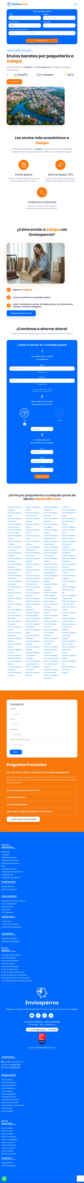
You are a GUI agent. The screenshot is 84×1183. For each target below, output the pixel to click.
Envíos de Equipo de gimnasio (13, 972)
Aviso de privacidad (52, 1022)
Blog (3, 866)
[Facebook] (44, 1015)
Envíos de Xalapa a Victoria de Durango (69, 635)
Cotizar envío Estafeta (10, 924)
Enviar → (16, 752)
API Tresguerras (7, 912)
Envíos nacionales (8, 1088)
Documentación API (9, 904)
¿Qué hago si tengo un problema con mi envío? (29, 811)
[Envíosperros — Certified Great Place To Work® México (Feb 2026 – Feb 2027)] (42, 1039)
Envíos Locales (7, 1108)
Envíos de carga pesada (11, 955)
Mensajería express (9, 1097)
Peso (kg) (46, 22)
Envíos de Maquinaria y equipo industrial (17, 981)
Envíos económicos (9, 1085)
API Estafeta (6, 909)
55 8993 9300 (15, 1065)
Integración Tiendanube (11, 877)
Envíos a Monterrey (9, 1145)
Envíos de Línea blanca (10, 961)
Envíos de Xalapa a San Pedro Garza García (69, 530)
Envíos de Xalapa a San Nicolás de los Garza (69, 513)
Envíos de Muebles (8, 958)
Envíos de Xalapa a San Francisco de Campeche (51, 650)
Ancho (42, 466)
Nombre (13, 709)
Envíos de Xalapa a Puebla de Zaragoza (51, 587)
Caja (24, 420)
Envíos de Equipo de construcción (14, 975)
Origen (11, 14)
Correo (12, 719)
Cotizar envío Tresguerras (11, 927)
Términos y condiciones (33, 1022)
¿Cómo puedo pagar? (17, 804)
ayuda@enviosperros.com (13, 1062)
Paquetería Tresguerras (11, 941)
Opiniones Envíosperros (10, 863)
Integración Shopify (9, 869)
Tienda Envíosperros (9, 857)
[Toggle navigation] (75, 4)
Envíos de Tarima (8, 963)
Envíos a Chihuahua (9, 1137)
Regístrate (6, 852)
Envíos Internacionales (10, 1102)
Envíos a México (7, 1128)
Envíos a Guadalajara (10, 1139)
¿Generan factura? (16, 797)
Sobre (60, 420)
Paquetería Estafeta (9, 938)
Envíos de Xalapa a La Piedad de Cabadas (33, 655)
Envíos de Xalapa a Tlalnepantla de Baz (69, 590)
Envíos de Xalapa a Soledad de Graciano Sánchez (69, 553)
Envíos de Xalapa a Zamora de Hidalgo (69, 670)
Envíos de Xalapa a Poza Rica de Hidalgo (51, 578)
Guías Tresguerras (8, 1165)
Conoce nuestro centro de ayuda (23, 819)
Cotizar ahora (42, 477)
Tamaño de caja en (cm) (18, 29)
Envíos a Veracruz (8, 1148)
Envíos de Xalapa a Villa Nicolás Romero (69, 650)
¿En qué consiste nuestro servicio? (23, 790)
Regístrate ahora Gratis (21, 313)
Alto (42, 448)
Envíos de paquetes (9, 1082)
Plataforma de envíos (10, 860)
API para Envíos (7, 907)
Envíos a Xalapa (7, 1151)
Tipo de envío (14, 22)
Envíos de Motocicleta (10, 966)
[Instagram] (38, 1015)
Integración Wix (7, 875)
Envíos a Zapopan (8, 1142)
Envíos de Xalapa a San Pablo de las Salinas (69, 521)
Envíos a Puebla (7, 1134)
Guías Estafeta (7, 1163)
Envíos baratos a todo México (13, 1105)
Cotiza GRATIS (14, 82)
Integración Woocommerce (12, 872)
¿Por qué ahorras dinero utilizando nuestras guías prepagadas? (38, 772)
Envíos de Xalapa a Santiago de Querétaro (69, 544)
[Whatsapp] (4, 1179)
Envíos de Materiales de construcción (16, 978)
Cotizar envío (42, 41)
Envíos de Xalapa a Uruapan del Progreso (69, 627)
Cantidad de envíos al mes (20, 740)
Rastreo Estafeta (8, 886)
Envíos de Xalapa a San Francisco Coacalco (51, 641)
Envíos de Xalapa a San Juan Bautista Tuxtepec (51, 664)
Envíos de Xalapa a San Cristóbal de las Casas (51, 624)
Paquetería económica (10, 1100)
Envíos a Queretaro (9, 1154)
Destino (46, 14)
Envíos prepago (7, 1111)
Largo (42, 457)
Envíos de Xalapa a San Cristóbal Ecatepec (51, 632)
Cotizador (5, 855)
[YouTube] (32, 1015)
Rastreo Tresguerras (9, 889)
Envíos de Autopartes (10, 969)
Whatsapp (14, 729)
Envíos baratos (7, 1080)
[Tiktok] (51, 1015)
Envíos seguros (7, 1091)
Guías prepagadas (9, 1094)
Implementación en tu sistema (13, 901)
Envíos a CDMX (7, 1131)
